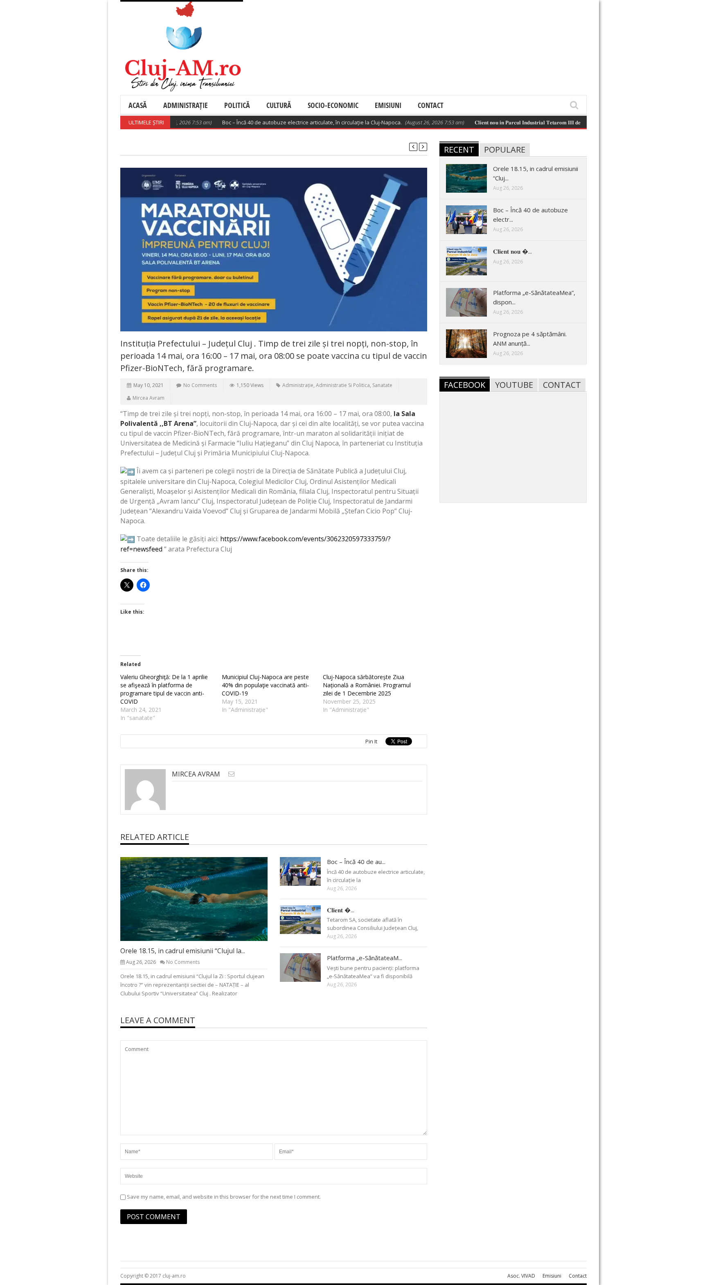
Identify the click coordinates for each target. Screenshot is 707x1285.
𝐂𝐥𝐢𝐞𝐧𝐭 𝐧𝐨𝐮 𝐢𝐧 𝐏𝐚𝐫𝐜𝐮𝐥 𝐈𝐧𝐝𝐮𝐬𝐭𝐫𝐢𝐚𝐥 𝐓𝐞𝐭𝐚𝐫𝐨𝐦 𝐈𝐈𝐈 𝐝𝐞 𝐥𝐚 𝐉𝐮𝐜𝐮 (512, 122)
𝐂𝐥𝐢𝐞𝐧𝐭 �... (340, 910)
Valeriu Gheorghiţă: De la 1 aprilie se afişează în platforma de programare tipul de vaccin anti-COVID (164, 689)
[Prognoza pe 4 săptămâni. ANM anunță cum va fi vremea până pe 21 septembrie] (473, 343)
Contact (431, 105)
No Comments (200, 385)
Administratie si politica (343, 385)
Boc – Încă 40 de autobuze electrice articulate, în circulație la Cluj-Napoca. (287, 122)
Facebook (464, 384)
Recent (459, 149)
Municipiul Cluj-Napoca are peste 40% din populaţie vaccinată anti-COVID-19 (265, 685)
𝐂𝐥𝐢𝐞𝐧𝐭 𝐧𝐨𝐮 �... (512, 251)
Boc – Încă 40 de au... (356, 861)
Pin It (371, 741)
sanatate (382, 385)
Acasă (137, 105)
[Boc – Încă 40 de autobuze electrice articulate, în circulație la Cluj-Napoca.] (307, 871)
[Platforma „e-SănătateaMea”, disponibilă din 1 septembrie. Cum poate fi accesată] (307, 967)
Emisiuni (388, 105)
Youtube (514, 384)
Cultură (278, 105)
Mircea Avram (148, 397)
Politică (237, 105)
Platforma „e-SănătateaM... (364, 958)
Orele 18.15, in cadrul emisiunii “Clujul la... (182, 950)
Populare (504, 149)
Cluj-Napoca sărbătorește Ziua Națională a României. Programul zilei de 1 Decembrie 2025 (367, 685)
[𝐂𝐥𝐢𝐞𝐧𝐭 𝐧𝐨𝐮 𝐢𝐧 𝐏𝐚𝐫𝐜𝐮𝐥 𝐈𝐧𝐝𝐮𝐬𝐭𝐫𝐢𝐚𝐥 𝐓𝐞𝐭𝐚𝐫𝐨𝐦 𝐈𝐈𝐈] (307, 919)
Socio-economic (333, 105)
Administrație (185, 105)
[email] (231, 774)
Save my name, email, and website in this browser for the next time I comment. (224, 1196)
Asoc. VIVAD (521, 1275)
